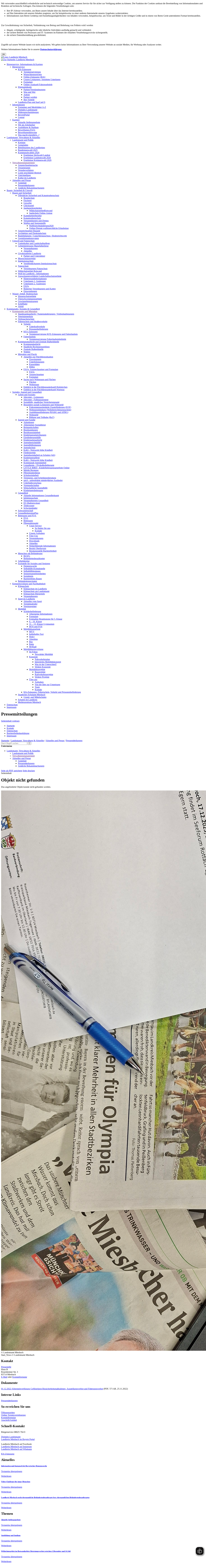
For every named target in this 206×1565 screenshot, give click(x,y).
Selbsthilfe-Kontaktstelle (34, 568)
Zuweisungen (35, 359)
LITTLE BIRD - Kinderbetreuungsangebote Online (47, 468)
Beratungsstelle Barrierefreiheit (42, 551)
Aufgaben (39, 682)
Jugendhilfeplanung (32, 445)
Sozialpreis (28, 576)
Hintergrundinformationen (35, 278)
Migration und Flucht (27, 354)
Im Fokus (33, 652)
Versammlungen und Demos (36, 220)
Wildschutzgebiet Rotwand (30, 271)
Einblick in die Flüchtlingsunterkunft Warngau (44, 389)
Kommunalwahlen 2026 (28, 152)
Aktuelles (28, 251)
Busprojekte (40, 672)
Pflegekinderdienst (32, 473)
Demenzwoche (30, 566)
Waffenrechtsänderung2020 (41, 226)
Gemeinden (23, 145)
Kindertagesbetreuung (33, 490)
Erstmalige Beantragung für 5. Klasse (45, 619)
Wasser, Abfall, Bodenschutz (25, 294)
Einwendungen (30, 291)
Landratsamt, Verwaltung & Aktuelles (23, 137)
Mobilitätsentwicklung (33, 649)
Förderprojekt (30, 452)
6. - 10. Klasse (35, 621)
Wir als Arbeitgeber (26, 125)
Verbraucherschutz (26, 319)
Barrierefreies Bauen (33, 578)
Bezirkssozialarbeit (32, 432)
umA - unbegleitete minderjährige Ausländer (43, 480)
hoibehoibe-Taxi (36, 634)
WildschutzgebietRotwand (40, 210)
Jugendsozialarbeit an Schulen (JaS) (39, 455)
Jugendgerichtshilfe (32, 442)
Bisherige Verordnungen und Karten (40, 289)
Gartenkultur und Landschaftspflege (34, 243)
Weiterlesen (6, 1476)
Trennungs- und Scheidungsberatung (40, 478)
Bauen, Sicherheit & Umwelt (19, 190)
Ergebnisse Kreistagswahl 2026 (37, 160)
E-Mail (4, 1377)
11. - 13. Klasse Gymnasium (41, 624)
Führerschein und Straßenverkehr (32, 321)
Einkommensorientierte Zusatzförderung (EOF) (50, 407)
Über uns (33, 679)
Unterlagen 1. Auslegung (35, 281)
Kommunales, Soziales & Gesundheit (23, 309)
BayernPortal (24, 115)
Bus (31, 641)
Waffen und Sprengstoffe (35, 223)
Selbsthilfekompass (32, 571)
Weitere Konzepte (43, 667)
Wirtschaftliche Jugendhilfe (36, 488)
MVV (31, 631)
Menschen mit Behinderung (30, 553)
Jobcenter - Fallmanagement (36, 399)
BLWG (27, 556)
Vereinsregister (30, 606)
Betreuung (28, 520)
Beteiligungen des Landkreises (31, 147)
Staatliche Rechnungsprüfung (37, 347)
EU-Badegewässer (32, 503)
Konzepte (33, 657)
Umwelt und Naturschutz (23, 241)
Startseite (11, 726)
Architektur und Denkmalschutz (32, 233)
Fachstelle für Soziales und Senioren (34, 563)
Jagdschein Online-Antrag (40, 213)
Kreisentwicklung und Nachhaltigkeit (28, 583)
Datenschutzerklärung (51, 49)
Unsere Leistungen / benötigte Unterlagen (42, 79)
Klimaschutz (23, 586)
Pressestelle (6, 1367)
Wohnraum (34, 384)
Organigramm (24, 168)
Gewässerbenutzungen (28, 301)
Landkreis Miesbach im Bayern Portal (18, 1439)
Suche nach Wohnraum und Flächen (40, 379)
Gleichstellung (24, 175)
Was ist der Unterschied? (46, 664)
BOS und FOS (35, 626)
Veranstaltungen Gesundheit (36, 500)
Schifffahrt (22, 304)
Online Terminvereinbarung (13, 1415)
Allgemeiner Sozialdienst (35, 425)
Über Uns (33, 536)
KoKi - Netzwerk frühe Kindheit (38, 450)
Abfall (21, 306)
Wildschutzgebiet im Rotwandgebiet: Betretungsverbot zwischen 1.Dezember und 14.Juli (36, 1551)
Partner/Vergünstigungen (34, 89)
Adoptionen (29, 422)
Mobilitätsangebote (32, 629)
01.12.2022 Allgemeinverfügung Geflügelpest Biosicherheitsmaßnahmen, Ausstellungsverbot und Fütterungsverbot (52, 1389)
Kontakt (38, 531)
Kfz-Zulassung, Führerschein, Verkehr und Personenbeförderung (52, 692)
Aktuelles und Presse (21, 180)
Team (37, 687)
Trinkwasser (29, 505)
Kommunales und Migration (24, 311)
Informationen (18, 105)
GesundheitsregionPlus (28, 513)
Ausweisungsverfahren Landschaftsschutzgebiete (39, 276)
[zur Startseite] (14, 57)
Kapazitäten (34, 364)
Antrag (27, 94)
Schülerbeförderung (32, 611)
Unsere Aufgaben (37, 533)
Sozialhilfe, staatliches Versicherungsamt (41, 402)
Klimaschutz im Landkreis (35, 589)
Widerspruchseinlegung (28, 112)
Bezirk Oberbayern (37, 548)
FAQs (26, 286)
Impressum (11, 707)
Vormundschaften (31, 485)
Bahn (31, 644)
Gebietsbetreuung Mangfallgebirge (33, 246)
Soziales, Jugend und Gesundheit (27, 392)
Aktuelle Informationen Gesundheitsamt (41, 495)
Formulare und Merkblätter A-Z (32, 107)
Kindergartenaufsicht (33, 440)
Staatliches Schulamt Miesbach (31, 694)
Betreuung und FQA (27, 515)
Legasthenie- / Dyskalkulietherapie (39, 465)
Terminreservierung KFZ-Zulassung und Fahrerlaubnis (53, 334)
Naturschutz (23, 266)
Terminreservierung (32, 72)
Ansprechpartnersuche (28, 165)
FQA (26, 518)
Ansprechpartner (36, 374)
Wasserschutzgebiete (27, 296)
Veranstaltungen (31, 248)
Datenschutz (12, 705)
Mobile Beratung (31, 470)
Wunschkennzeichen (33, 74)
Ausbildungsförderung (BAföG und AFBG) (48, 412)
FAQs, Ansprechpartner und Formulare (41, 369)
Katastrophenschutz (32, 218)
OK (3, 54)
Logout (21, 117)
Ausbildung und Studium (10, 1535)
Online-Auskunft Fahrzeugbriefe (38, 84)
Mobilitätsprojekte (37, 669)
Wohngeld (33, 415)
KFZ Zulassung (31, 331)
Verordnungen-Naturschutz (36, 268)
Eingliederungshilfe (32, 437)
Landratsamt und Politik (22, 140)
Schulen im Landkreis (27, 699)
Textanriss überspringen (11, 1471)
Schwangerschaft (25, 510)
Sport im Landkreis (26, 599)
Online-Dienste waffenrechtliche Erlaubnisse (49, 228)
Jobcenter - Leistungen (34, 397)
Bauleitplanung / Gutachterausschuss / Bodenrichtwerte (42, 236)
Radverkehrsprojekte (44, 674)
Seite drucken (29, 770)
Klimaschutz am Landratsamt (36, 591)
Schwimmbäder (30, 508)
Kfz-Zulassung (24, 69)
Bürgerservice (18, 67)
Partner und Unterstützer (34, 256)
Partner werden (30, 97)
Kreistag (21, 142)
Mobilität (22, 609)
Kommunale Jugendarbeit (35, 462)
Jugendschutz (29, 447)
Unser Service (35, 526)
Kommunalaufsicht (32, 344)
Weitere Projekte (42, 677)
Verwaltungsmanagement (23, 162)
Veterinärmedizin (25, 316)
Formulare (28, 82)
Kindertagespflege (32, 457)
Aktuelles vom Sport (33, 601)
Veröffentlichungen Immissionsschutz (40, 263)
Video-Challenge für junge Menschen (15, 1482)
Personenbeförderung (38, 329)
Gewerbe (28, 203)
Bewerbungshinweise (27, 132)
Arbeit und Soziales (26, 394)
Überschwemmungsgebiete (30, 299)
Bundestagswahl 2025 (28, 150)
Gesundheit (23, 493)
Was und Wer (29, 92)
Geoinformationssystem (28, 238)
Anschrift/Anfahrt (9, 1420)
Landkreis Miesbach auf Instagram (16, 1446)
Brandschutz (29, 198)
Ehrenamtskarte (25, 87)
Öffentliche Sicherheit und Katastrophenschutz (38, 195)
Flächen (32, 382)
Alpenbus (33, 639)
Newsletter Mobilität (44, 654)
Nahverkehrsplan (42, 659)
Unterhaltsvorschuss (32, 483)
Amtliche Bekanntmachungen (31, 188)
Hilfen (32, 367)
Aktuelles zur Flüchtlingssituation (38, 357)
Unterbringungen (36, 362)
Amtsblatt (22, 183)
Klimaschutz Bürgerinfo (34, 594)
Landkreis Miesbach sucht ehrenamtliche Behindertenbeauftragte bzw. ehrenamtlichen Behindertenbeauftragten (45, 1497)
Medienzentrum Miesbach (29, 702)
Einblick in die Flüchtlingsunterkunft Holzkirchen (45, 387)
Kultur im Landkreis (27, 178)
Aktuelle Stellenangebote (29, 122)
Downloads (34, 541)
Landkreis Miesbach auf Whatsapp (16, 1449)
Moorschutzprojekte (27, 258)
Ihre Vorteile (29, 99)
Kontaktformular (19, 1377)
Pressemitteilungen (26, 185)
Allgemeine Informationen (40, 614)
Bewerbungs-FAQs (26, 130)
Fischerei (28, 200)
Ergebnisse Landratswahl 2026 (37, 157)
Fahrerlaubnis (30, 336)
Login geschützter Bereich (29, 173)
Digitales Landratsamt (27, 110)
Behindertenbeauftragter (34, 558)
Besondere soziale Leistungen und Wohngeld (43, 405)
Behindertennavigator (27, 581)
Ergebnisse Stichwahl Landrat (37, 155)
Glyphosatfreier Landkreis (29, 253)
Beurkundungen (31, 430)
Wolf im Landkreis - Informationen (33, 273)
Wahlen (27, 352)
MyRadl (32, 647)
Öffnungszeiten (8, 1412)
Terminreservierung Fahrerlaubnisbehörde (47, 339)
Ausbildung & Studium (28, 127)
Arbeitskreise (24, 561)
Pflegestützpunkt (31, 523)
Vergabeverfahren (26, 170)
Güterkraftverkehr (37, 326)
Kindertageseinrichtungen (35, 435)
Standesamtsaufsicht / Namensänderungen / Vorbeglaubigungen (46, 314)
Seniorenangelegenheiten (35, 573)
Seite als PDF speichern (11, 770)
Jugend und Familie (26, 420)
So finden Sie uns (42, 528)
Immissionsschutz (25, 261)
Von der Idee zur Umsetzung (47, 684)
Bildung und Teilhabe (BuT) (41, 417)
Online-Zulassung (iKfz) (34, 77)
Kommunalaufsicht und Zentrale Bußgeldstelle (38, 341)
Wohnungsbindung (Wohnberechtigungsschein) (50, 410)
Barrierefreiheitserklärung (18, 733)
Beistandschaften (31, 427)
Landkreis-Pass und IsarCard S (31, 102)
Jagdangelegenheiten (33, 208)
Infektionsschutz (31, 498)
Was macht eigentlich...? (28, 135)
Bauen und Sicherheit (21, 193)
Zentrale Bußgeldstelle (33, 349)
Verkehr (27, 324)
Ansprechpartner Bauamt (29, 231)
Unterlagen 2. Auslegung (35, 283)
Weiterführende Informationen (42, 546)
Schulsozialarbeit (31, 475)
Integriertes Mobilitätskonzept (48, 662)
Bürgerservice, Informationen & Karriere (25, 64)
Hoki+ (32, 636)
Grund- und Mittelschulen (35, 697)
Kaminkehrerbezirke (33, 215)
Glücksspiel (29, 205)
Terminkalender (30, 604)
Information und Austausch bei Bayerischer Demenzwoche (24, 1466)
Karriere (16, 120)
